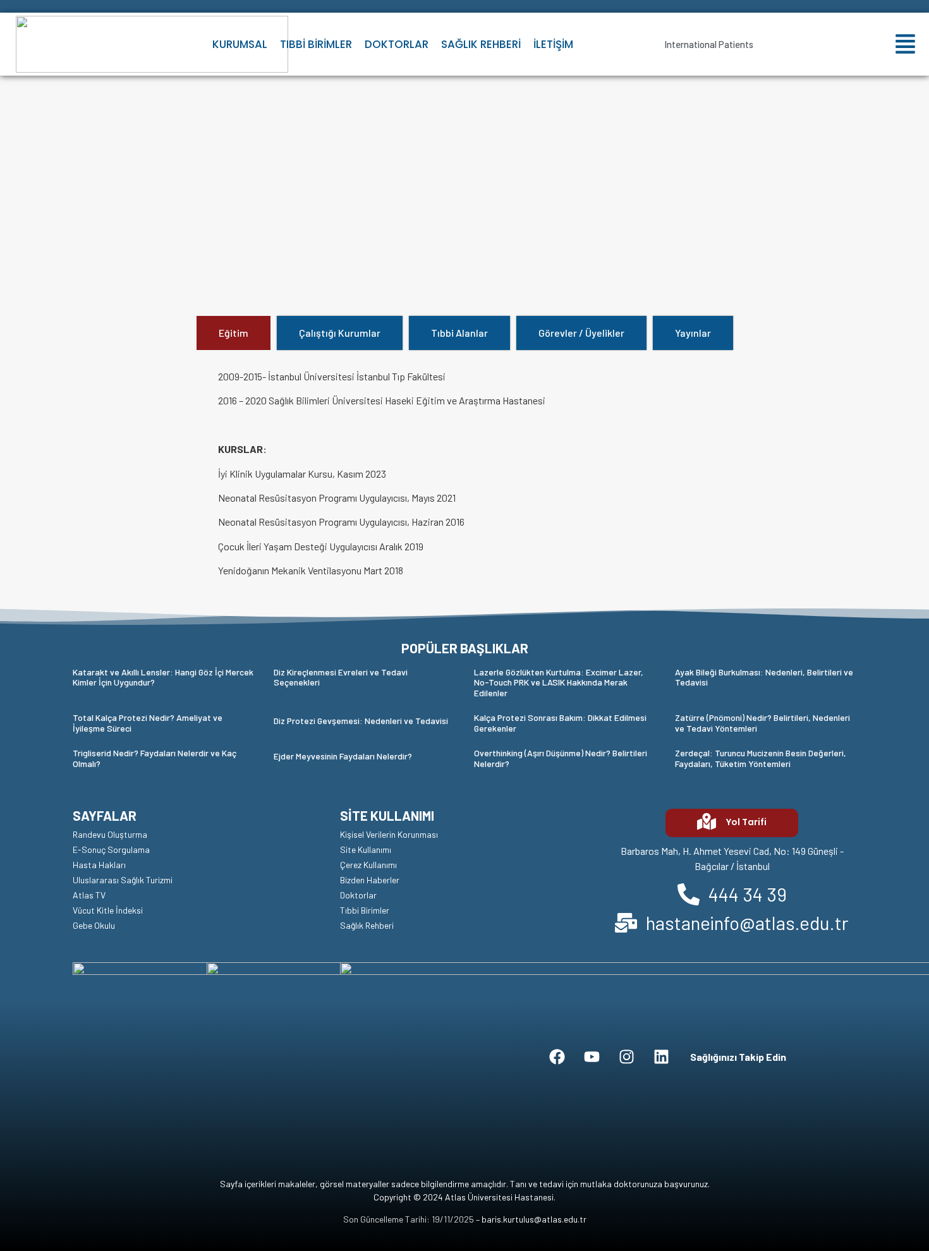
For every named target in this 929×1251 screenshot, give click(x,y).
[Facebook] (557, 1057)
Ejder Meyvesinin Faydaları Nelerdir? (343, 756)
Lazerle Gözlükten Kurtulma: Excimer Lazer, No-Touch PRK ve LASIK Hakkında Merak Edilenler (558, 683)
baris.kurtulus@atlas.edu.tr (534, 1219)
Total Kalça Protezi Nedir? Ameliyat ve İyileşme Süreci (147, 723)
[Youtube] (592, 1057)
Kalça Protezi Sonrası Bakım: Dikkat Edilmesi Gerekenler (560, 723)
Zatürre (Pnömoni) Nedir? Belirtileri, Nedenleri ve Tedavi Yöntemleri (762, 723)
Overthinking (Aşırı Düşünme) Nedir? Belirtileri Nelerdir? (560, 758)
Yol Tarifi (746, 822)
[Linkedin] (661, 1057)
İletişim (553, 44)
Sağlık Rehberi (481, 44)
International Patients (708, 44)
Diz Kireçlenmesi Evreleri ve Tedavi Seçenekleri (341, 677)
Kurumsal (239, 44)
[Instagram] (627, 1057)
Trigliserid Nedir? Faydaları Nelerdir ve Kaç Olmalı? (154, 758)
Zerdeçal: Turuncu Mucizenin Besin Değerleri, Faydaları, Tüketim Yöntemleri (760, 758)
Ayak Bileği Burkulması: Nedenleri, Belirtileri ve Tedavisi (764, 677)
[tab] (233, 333)
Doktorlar (396, 44)
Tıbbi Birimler (316, 44)
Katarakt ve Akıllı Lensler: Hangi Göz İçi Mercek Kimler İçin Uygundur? (163, 677)
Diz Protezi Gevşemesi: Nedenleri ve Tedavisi (361, 720)
